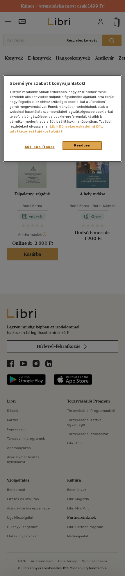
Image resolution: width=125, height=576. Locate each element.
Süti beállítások (40, 147)
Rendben (82, 146)
